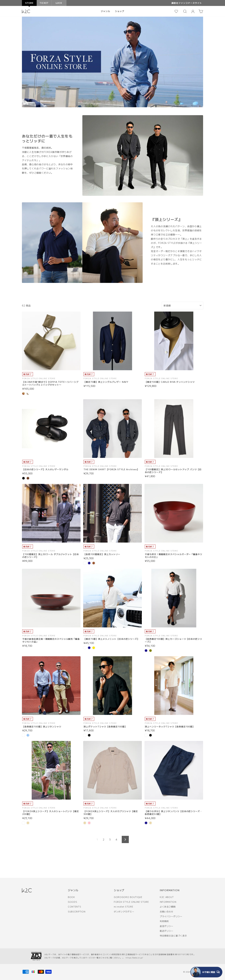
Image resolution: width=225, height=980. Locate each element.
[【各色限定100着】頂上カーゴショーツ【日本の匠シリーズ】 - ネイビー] (146, 650)
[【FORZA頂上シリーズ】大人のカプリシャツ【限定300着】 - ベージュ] (84, 822)
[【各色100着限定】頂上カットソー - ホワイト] (84, 563)
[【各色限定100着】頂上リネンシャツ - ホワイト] (23, 735)
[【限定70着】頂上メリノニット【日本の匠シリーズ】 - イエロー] (93, 647)
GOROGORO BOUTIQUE (128, 897)
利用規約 (164, 921)
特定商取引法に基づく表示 (173, 935)
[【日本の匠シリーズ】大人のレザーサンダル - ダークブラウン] (27, 478)
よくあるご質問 (168, 906)
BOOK (71, 897)
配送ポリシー (166, 930)
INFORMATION (168, 901)
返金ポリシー (166, 926)
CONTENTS (74, 906)
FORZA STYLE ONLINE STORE (131, 901)
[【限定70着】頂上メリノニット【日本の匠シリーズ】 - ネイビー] (89, 647)
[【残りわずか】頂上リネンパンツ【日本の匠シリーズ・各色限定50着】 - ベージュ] (150, 822)
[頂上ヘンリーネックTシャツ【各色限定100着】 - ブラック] (150, 735)
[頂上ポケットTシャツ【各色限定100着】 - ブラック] (89, 735)
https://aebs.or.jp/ (134, 957)
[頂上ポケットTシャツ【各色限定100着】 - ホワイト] (84, 735)
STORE (29, 2)
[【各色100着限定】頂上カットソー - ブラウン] (93, 563)
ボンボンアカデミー (124, 911)
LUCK (59, 2)
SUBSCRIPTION (76, 911)
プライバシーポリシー (171, 916)
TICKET (44, 2)
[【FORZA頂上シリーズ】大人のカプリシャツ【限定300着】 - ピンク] (89, 822)
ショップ (119, 11)
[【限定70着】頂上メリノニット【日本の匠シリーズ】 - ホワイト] (84, 647)
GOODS (72, 901)
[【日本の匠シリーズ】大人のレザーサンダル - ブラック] (23, 478)
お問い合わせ (166, 911)
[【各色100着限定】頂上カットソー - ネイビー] (89, 563)
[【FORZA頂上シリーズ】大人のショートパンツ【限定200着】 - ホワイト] (23, 822)
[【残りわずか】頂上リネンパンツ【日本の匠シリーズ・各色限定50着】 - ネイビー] (146, 822)
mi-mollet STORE (123, 906)
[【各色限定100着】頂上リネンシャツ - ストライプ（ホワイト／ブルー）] (27, 735)
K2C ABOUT (167, 897)
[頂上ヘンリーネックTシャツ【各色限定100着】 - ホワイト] (146, 735)
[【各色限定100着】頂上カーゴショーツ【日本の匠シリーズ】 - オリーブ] (150, 650)
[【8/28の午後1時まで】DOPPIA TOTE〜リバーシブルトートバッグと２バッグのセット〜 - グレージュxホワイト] (27, 393)
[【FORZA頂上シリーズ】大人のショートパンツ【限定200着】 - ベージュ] (27, 822)
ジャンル (105, 11)
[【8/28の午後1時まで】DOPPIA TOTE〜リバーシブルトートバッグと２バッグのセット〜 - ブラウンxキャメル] (23, 393)
